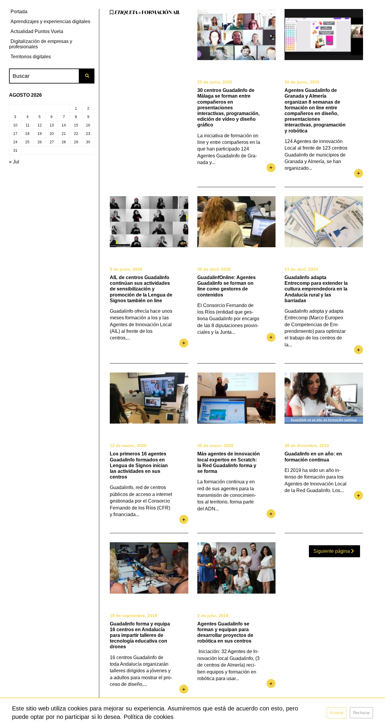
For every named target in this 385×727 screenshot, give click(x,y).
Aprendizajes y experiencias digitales (50, 21)
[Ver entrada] (236, 34)
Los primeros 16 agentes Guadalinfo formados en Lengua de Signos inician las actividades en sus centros (139, 465)
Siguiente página (332, 551)
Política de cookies (149, 716)
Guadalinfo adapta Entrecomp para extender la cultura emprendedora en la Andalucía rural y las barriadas (316, 289)
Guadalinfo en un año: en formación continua (313, 456)
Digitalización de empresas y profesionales (40, 44)
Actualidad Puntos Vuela (37, 31)
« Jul (14, 161)
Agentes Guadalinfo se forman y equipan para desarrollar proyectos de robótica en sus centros (225, 632)
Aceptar (336, 712)
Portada (19, 11)
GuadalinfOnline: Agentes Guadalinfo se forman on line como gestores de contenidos (226, 286)
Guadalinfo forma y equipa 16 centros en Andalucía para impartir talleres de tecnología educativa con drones (140, 635)
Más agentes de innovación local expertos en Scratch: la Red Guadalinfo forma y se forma (228, 462)
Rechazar (361, 712)
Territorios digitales (31, 56)
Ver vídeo (324, 221)
